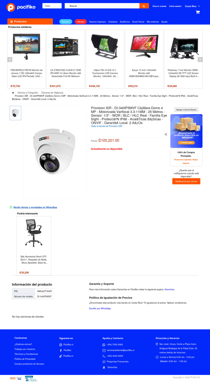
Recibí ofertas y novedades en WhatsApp (35, 207)
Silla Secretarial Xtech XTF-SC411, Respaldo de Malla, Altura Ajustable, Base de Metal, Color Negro (33, 259)
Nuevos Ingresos (97, 21)
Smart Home (138, 21)
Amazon (66, 21)
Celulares (112, 21)
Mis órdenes (153, 21)
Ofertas (80, 21)
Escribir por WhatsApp (100, 308)
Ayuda (164, 21)
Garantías (169, 289)
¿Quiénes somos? (23, 344)
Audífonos (125, 21)
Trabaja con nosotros (24, 349)
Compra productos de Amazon (29, 363)
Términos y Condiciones (26, 353)
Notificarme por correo (186, 181)
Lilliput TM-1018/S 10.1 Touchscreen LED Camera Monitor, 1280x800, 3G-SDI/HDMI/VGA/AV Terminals (105, 73)
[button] (9, 59)
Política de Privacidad (24, 358)
